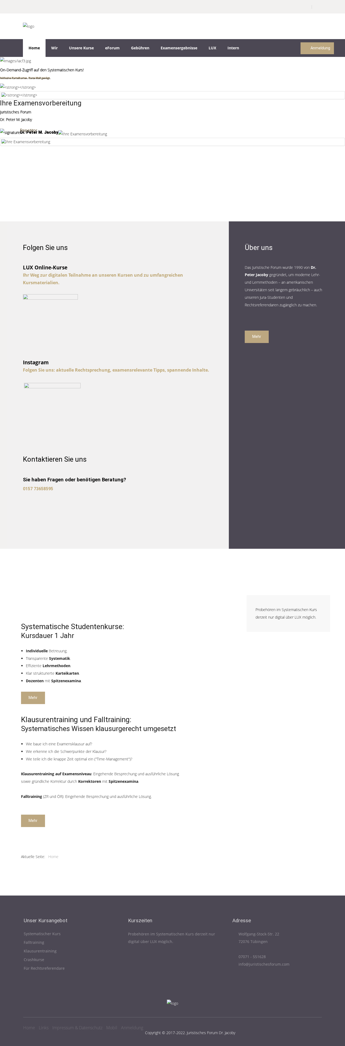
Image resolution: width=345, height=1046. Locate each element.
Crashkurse (34, 960)
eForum (112, 47)
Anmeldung (319, 48)
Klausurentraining (40, 951)
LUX (212, 47)
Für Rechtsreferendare (44, 968)
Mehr (256, 336)
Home (34, 47)
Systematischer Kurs (42, 934)
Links (44, 1028)
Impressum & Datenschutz (77, 1028)
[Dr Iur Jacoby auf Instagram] (52, 410)
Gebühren (140, 47)
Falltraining (34, 942)
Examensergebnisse (179, 47)
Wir (54, 47)
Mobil (111, 1028)
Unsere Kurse (81, 47)
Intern (233, 47)
